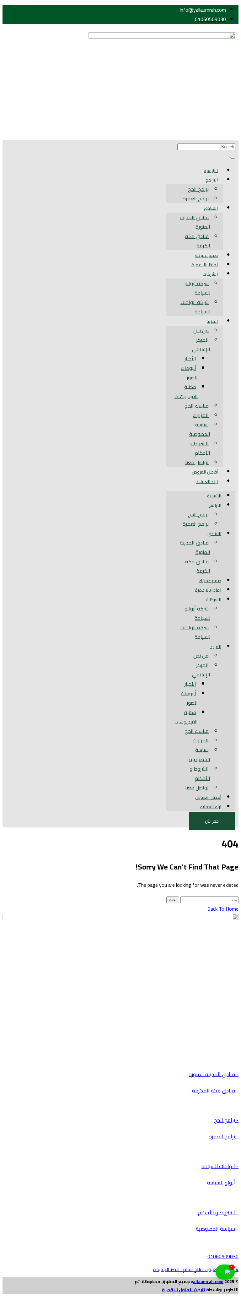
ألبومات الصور (189, 372)
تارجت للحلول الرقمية (183, 1290)
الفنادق (211, 208)
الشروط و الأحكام (200, 448)
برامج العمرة (196, 198)
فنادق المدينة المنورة (195, 222)
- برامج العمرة (223, 1136)
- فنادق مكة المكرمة (215, 1091)
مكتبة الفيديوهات (186, 391)
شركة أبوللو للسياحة (197, 288)
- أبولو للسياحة (222, 1183)
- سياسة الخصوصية (217, 1229)
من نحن (201, 330)
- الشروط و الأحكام (218, 1212)
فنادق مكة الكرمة (197, 240)
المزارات (201, 415)
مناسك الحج (197, 405)
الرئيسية (211, 170)
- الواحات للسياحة (219, 1166)
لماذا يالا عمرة (204, 265)
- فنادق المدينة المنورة (213, 1074)
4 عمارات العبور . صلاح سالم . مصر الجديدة (195, 1269)
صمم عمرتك (206, 255)
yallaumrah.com (207, 1281)
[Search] (232, 158)
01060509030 (222, 1256)
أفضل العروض (205, 472)
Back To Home (222, 908)
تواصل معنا (197, 462)
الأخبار (190, 358)
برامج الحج (198, 189)
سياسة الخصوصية (199, 429)
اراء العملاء (207, 481)
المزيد (212, 321)
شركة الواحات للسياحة (195, 306)
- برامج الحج (226, 1120)
